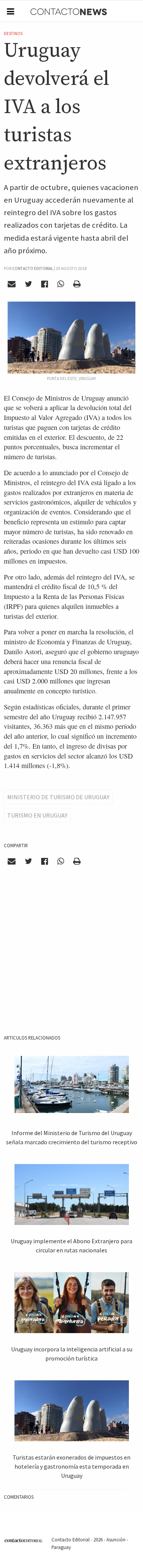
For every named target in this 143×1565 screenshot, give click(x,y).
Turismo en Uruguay (37, 815)
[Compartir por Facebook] (44, 284)
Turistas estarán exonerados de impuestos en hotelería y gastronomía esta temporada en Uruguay (71, 1466)
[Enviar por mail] (12, 284)
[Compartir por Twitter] (28, 284)
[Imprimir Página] (76, 284)
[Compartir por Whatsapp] (60, 284)
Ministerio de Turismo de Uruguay (58, 797)
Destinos (13, 33)
